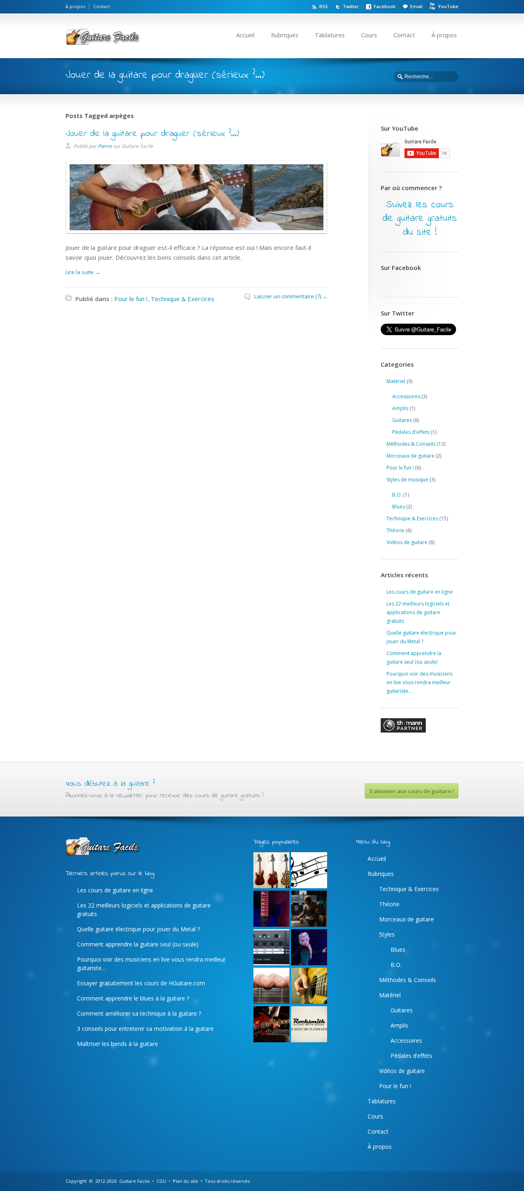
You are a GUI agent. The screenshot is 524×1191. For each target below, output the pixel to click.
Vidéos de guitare (406, 542)
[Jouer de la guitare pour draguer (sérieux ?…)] (194, 228)
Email (416, 6)
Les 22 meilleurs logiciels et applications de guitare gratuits (417, 612)
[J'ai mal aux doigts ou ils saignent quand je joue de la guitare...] (271, 986)
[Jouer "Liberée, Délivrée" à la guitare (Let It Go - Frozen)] (309, 947)
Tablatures (330, 35)
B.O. (397, 494)
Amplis (400, 408)
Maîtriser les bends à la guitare (117, 1044)
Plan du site (185, 1181)
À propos (75, 6)
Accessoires (406, 396)
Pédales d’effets (411, 1055)
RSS (323, 6)
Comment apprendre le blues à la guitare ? (133, 998)
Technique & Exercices (183, 299)
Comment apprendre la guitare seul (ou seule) (138, 944)
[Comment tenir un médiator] (309, 986)
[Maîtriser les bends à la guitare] (271, 1024)
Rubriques (284, 35)
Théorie (395, 530)
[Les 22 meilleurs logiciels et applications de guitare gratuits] (309, 909)
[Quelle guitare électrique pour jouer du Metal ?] (271, 909)
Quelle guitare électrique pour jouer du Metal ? (138, 929)
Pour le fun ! (130, 299)
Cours (369, 35)
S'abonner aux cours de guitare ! (411, 791)
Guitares (402, 420)
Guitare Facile (134, 1181)
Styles (387, 934)
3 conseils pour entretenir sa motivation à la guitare (145, 1028)
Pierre (105, 146)
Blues (398, 506)
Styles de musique (407, 479)
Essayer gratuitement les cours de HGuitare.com (141, 983)
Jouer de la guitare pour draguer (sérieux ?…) (152, 134)
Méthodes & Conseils (411, 443)
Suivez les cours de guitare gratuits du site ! (419, 219)
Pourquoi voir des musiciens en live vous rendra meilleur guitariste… (419, 682)
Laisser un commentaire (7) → (291, 296)
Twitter (351, 6)
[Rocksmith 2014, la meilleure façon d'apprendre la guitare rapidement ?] (309, 1024)
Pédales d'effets (410, 432)
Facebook (384, 6)
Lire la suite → (83, 272)
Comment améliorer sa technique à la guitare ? (139, 1013)
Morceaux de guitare (410, 455)
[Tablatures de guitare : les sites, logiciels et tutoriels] (309, 870)
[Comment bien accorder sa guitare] (271, 947)
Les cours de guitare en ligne (419, 591)
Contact (101, 6)
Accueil (245, 35)
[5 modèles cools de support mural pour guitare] (271, 870)
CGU (161, 1181)
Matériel (395, 381)
